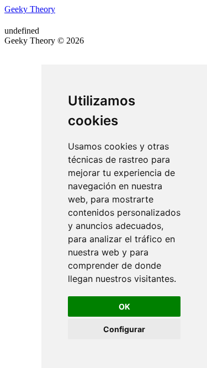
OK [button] (124, 306)
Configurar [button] (124, 329)
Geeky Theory (29, 9)
